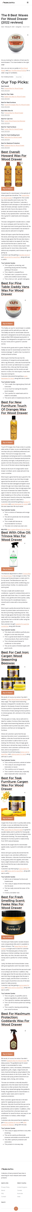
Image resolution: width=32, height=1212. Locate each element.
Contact (3, 1196)
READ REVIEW (5, 91)
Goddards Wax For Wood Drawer (14, 145)
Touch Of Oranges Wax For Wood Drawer (17, 105)
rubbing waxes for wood (18, 754)
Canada (19, 1190)
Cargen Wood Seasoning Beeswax (14, 121)
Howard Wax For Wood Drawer (13, 88)
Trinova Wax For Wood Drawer (13, 113)
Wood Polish (26, 27)
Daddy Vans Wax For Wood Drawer (15, 96)
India (18, 1196)
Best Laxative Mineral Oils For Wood (19, 529)
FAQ (2, 1193)
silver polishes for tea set (12, 1122)
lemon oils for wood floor (15, 871)
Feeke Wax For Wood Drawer (13, 137)
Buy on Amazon (8, 189)
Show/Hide (19, 77)
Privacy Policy (5, 1187)
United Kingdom (22, 1187)
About (3, 1190)
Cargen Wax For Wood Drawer (13, 129)
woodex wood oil (24, 255)
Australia (20, 1193)
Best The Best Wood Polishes (17, 70)
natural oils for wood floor (12, 257)
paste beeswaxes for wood (19, 504)
